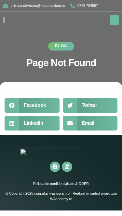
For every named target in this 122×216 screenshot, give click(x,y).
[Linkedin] (67, 167)
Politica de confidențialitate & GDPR (61, 184)
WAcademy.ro (61, 199)
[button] (114, 20)
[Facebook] (55, 167)
